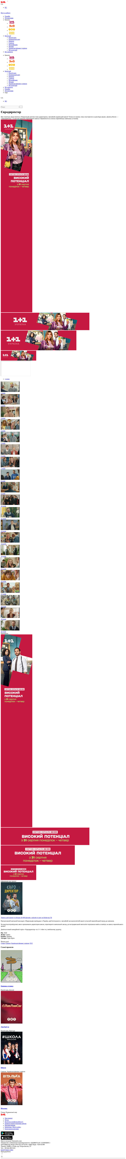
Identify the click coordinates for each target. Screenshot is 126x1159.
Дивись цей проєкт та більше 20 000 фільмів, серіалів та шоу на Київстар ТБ (26, 917)
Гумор (3, 943)
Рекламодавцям (10, 1125)
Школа (3, 1068)
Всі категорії (13, 50)
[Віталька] (63, 1089)
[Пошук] (20, 107)
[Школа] (63, 1048)
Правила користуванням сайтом (15, 1123)
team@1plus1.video (7, 1150)
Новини (11, 41)
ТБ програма (9, 18)
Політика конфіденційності (14, 1122)
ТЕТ (31, 943)
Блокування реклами (12, 1129)
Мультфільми (13, 45)
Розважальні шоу (14, 39)
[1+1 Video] (7, 2)
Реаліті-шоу (12, 37)
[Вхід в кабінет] (1, 11)
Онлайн (7, 16)
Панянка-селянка (7, 986)
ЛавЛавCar (5, 1027)
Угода (7, 1120)
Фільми (11, 46)
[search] (1, 96)
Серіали (11, 43)
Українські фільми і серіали (18, 48)
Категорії (8, 36)
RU (6, 7)
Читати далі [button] (5, 941)
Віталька (4, 1108)
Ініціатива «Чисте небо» (13, 1127)
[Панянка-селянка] (63, 966)
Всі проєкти (9, 52)
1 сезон (7, 379)
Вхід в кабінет (5, 13)
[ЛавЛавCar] (63, 1007)
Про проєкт (9, 1118)
